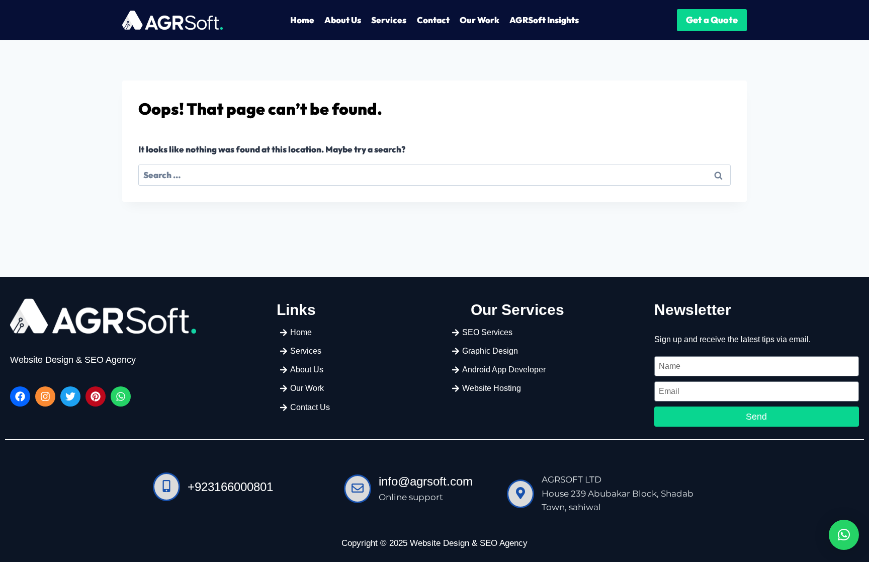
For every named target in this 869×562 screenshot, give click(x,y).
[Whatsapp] (121, 396)
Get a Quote (712, 20)
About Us (342, 20)
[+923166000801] (166, 486)
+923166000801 (230, 487)
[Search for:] (434, 175)
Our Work (479, 20)
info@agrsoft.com (426, 481)
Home (302, 20)
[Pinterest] (95, 396)
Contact (433, 20)
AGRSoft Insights (544, 20)
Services (388, 20)
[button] (844, 535)
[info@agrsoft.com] (357, 488)
